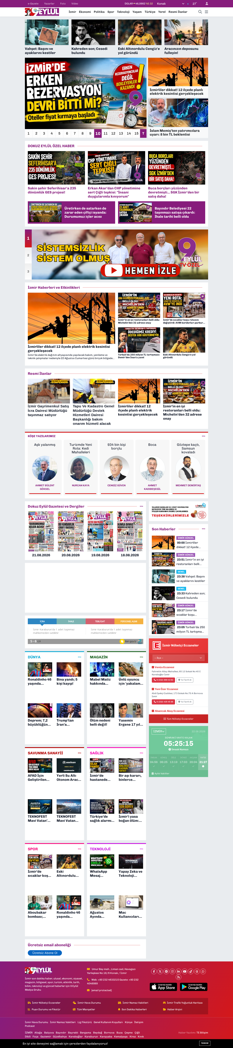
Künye (128, 1022)
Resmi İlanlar (178, 11)
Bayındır (61, 1032)
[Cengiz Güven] (80, 468)
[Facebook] (154, 971)
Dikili (28, 1036)
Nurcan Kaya (45, 485)
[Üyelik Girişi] (205, 3)
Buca (119, 1032)
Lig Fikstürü (85, 1022)
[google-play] (193, 987)
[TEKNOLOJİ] (141, 849)
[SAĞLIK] (141, 753)
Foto (63, 3)
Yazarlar (49, 3)
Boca (116, 444)
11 (105, 133)
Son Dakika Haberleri (134, 1009)
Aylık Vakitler (162, 773)
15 (136, 133)
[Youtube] (184, 971)
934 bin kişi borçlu (80, 446)
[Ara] (200, 12)
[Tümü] (141, 506)
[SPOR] (79, 849)
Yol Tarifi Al (186, 680)
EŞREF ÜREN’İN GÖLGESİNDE (188, 446)
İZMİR (29, 1032)
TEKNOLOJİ (100, 849)
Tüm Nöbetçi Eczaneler (180, 718)
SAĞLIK (97, 753)
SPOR (33, 849)
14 (129, 133)
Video (74, 3)
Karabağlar (76, 1036)
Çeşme (129, 1032)
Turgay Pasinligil (188, 485)
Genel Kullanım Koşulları (108, 1022)
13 (121, 133)
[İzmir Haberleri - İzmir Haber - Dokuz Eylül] (42, 12)
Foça (35, 1036)
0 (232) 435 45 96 (165, 702)
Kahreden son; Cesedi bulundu (190, 595)
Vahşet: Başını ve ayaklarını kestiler (190, 579)
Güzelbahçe (60, 1036)
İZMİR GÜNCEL (186, 538)
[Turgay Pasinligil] (188, 468)
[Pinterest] (166, 971)
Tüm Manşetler (86, 1009)
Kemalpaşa (121, 1036)
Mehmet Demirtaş (152, 485)
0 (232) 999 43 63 (165, 680)
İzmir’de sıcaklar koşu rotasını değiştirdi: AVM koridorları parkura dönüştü (189, 613)
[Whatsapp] (203, 971)
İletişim (138, 1022)
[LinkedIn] (178, 971)
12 (113, 133)
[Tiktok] (191, 971)
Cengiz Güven (81, 485)
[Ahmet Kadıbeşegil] (116, 468)
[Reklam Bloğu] (178, 511)
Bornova (109, 1032)
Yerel (162, 11)
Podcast (30, 1026)
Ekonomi (85, 11)
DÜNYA (34, 657)
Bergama (85, 1032)
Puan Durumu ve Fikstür (46, 1009)
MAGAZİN (99, 657)
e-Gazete (33, 3)
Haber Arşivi (174, 1009)
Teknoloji (123, 11)
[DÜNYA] (79, 657)
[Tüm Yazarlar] (203, 436)
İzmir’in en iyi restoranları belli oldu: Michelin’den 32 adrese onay (190, 562)
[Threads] (197, 971)
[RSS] (178, 977)
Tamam (204, 1043)
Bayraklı (73, 1032)
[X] (160, 971)
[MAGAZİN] (141, 657)
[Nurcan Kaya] (45, 468)
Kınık (141, 1036)
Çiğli (137, 1032)
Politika (99, 11)
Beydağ (97, 1032)
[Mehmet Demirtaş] (152, 468)
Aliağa (38, 1032)
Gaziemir (45, 1036)
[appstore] (163, 987)
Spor (110, 11)
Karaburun (91, 1036)
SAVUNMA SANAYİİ (45, 753)
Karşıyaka (106, 1036)
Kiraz (133, 1036)
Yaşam (137, 11)
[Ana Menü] (206, 12)
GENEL (181, 571)
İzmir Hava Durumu (89, 1002)
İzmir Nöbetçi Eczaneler (46, 1002)
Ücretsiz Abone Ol (44, 953)
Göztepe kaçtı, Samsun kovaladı (152, 448)
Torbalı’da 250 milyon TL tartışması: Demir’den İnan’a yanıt (190, 629)
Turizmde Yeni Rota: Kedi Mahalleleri (45, 448)
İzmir (72, 11)
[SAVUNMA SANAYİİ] (79, 753)
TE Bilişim (202, 1032)
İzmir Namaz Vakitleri (135, 1002)
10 (98, 133)
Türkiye (150, 11)
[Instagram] (172, 971)
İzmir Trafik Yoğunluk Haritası (185, 1002)
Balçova (49, 1032)
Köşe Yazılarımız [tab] (41, 436)
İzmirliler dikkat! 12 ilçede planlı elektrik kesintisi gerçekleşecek (187, 545)
